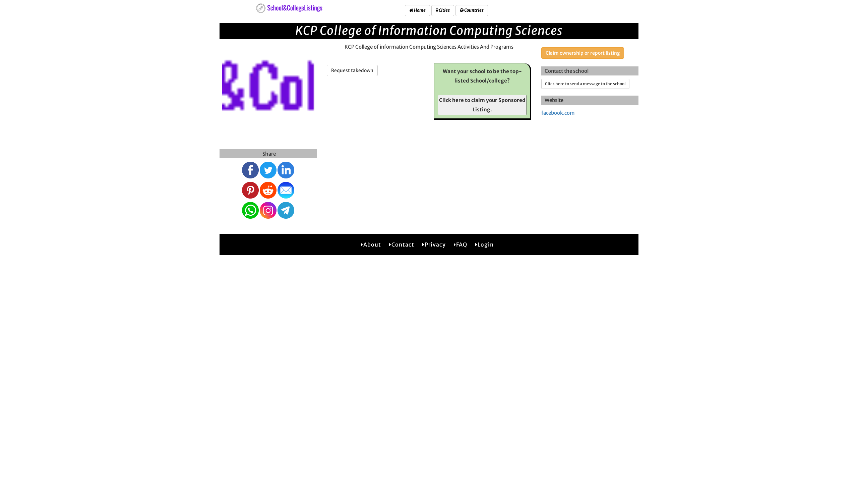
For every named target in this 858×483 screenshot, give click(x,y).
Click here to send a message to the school (585, 83)
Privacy (435, 244)
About (372, 244)
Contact (402, 244)
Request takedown (352, 70)
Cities (444, 10)
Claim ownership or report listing (583, 53)
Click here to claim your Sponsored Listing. (482, 105)
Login (486, 244)
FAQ (461, 244)
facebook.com (558, 113)
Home (419, 10)
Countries (474, 10)
